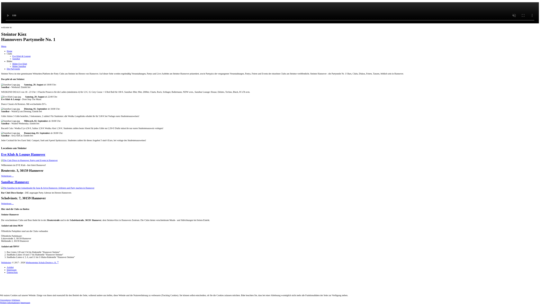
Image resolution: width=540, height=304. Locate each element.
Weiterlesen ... (7, 176)
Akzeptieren (5, 300)
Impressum (25, 302)
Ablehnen (15, 300)
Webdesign (6, 262)
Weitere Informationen (10, 302)
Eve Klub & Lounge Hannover (23, 154)
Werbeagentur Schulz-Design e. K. (42, 262)
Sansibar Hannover (15, 182)
